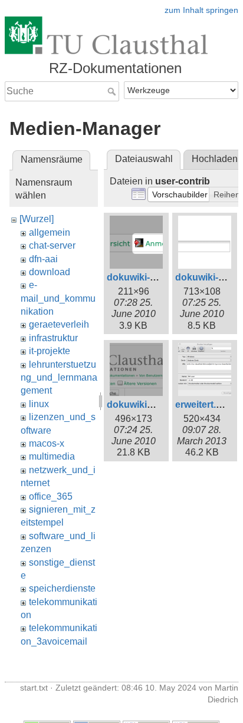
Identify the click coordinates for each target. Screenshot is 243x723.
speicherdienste (62, 588)
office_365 (51, 496)
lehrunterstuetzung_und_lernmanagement (59, 377)
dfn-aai (43, 259)
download (49, 272)
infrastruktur (53, 338)
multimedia (52, 456)
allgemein (49, 232)
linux (39, 404)
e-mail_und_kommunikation (58, 298)
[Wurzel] (36, 219)
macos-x (46, 443)
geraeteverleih (59, 324)
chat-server (52, 245)
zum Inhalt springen (201, 10)
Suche (113, 91)
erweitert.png (204, 405)
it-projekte (49, 351)
